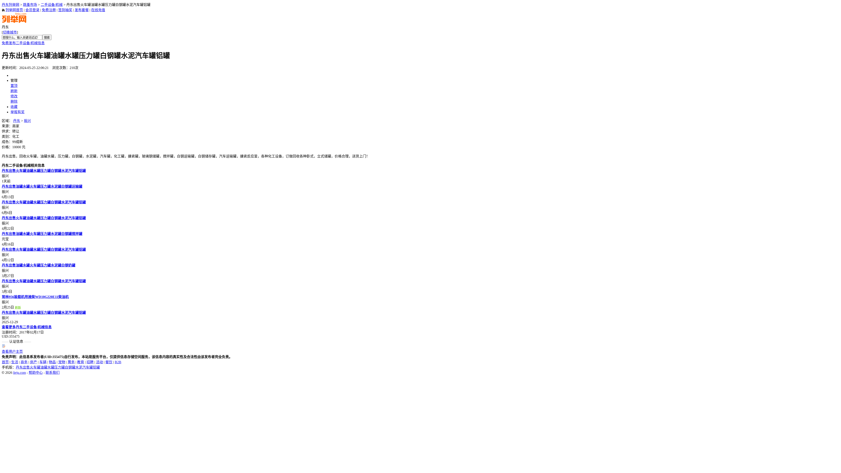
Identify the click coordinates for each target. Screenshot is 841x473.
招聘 (90, 362)
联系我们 (53, 372)
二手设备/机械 (52, 5)
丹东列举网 (10, 5)
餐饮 (108, 362)
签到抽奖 (65, 10)
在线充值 (98, 10)
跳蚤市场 (30, 5)
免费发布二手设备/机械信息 (23, 43)
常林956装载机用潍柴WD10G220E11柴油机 (35, 297)
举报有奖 (18, 112)
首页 (5, 362)
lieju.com (19, 372)
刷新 (14, 91)
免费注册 (49, 10)
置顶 (14, 86)
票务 (71, 362)
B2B (118, 362)
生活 (14, 362)
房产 (33, 362)
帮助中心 (36, 372)
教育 (80, 362)
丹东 (16, 121)
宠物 (61, 362)
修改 (14, 96)
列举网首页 (14, 10)
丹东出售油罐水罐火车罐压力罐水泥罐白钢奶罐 (38, 265)
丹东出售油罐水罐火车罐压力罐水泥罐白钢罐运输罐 (42, 186)
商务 (24, 362)
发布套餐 (82, 10)
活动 (99, 362)
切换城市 (10, 32)
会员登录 (32, 10)
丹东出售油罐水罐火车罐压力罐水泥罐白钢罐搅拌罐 (42, 234)
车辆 (42, 362)
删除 (14, 101)
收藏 (14, 107)
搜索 (47, 37)
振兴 (27, 121)
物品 (52, 362)
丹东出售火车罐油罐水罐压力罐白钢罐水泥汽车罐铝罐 (44, 171)
